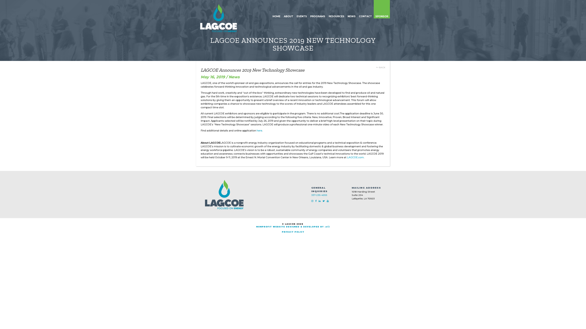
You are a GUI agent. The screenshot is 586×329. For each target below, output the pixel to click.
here (259, 130)
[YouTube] (328, 201)
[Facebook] (316, 201)
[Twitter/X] (324, 201)
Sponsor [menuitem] (381, 16)
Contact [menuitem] (365, 16)
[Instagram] (312, 201)
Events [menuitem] (302, 16)
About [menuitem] (288, 16)
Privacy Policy (293, 232)
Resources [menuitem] (336, 16)
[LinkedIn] (320, 201)
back (382, 67)
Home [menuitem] (276, 16)
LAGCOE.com (355, 157)
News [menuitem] (352, 16)
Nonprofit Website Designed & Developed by (290, 227)
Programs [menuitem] (317, 16)
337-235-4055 (319, 195)
